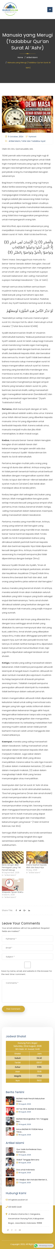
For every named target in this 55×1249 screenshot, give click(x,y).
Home (20, 57)
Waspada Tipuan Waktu (12, 892)
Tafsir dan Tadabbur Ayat (33, 141)
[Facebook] (16, 910)
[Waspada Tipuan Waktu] (13, 884)
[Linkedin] (29, 910)
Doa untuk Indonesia (25, 1169)
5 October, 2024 (15, 136)
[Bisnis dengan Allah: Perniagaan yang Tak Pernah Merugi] (13, 857)
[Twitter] (20, 910)
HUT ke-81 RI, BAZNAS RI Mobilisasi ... (31, 1109)
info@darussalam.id (18, 1199)
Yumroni (32, 136)
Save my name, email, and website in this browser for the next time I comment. (26, 973)
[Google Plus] (25, 910)
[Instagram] (15, 1230)
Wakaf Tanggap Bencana (27, 1159)
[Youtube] (20, 1230)
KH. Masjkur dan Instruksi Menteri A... (32, 1179)
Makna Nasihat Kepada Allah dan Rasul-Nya (36, 866)
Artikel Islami (31, 57)
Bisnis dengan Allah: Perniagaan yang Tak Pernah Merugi (11, 867)
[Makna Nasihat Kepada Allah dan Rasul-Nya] (37, 857)
